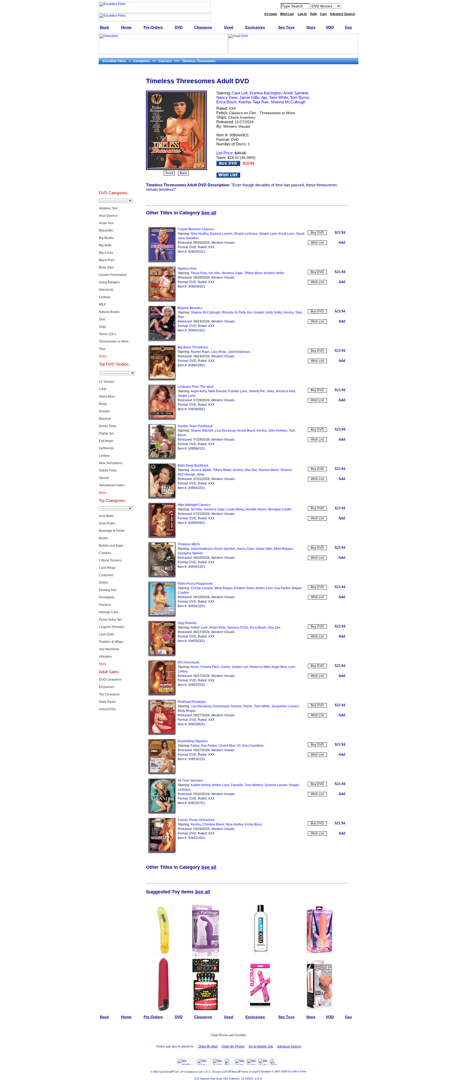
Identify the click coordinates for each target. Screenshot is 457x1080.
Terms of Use (249, 1071)
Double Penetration (113, 275)
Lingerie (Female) (112, 627)
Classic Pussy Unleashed (196, 820)
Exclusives (113, 89)
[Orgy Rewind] (162, 655)
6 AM (102, 389)
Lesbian (105, 297)
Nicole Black (246, 430)
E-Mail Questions (161, 1071)
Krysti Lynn (286, 234)
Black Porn (107, 260)
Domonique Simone (227, 706)
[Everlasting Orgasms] (162, 774)
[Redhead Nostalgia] (162, 734)
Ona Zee (251, 470)
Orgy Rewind (187, 623)
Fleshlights (107, 597)
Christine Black (213, 824)
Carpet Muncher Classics (196, 229)
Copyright (265, 1071)
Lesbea (104, 456)
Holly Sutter (274, 312)
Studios (113, 142)
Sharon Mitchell (202, 430)
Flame (247, 706)
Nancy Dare (226, 97)
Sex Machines (109, 649)
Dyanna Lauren (221, 234)
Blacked (105, 419)
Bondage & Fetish (112, 531)
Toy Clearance (109, 694)
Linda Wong (235, 509)
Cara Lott (240, 93)
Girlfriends (106, 448)
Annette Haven (256, 509)
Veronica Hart (285, 391)
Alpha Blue (107, 396)
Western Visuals (236, 126)
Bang (103, 404)
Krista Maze (253, 824)
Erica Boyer (226, 102)
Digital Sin (106, 433)
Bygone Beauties (190, 308)
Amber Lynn (264, 588)
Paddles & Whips (111, 642)
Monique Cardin (279, 509)
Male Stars (113, 168)
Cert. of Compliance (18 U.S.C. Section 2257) (201, 1071)
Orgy (102, 327)
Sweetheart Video (112, 485)
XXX (232, 108)
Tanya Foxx (199, 273)
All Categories (113, 128)
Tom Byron (299, 97)
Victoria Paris (209, 667)
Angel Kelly (198, 391)
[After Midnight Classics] (162, 537)
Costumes (106, 575)
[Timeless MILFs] (162, 577)
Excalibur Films (297, 1071)
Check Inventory (241, 117)
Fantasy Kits (107, 590)
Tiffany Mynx (253, 273)
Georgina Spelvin (190, 553)
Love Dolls (106, 634)
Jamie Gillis (249, 97)
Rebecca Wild (260, 667)
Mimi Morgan (283, 549)
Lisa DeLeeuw (225, 430)
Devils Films (107, 426)
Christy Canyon (202, 588)
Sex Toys (113, 115)
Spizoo (104, 478)
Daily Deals (107, 702)
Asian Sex (106, 223)
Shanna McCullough (288, 102)
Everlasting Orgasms (193, 741)
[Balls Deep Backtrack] (162, 498)
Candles (105, 553)
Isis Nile (214, 273)
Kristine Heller (274, 273)
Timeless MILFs (189, 544)
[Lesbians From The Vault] (162, 419)
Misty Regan (223, 588)
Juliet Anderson (239, 352)
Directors (113, 181)
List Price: (225, 153)
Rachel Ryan (200, 352)
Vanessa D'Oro (237, 627)
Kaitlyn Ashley (201, 785)
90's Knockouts (188, 662)
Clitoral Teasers (110, 560)
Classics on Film (242, 113)
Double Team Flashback (195, 426)
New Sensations (110, 463)
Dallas (225, 667)
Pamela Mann (269, 470)
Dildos (103, 582)
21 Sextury (106, 382)
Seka (270, 391)
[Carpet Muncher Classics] (162, 262)
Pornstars (113, 155)
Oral (102, 319)
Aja (264, 97)
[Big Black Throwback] (162, 380)
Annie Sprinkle (295, 93)
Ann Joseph (255, 312)
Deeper (104, 411)
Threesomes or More (114, 341)
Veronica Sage (232, 273)
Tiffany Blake (222, 470)
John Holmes (277, 430)
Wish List (317, 242)
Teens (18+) (107, 334)
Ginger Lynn (268, 234)
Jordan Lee (240, 667)
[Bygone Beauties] (162, 340)
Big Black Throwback (193, 347)
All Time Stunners (190, 780)
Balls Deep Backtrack (193, 465)
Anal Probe (107, 523)
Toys (102, 349)
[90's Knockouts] (162, 695)
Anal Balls (106, 516)
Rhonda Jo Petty (233, 312)
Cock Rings (107, 568)
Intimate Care (108, 612)
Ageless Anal (187, 268)
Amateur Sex (108, 208)
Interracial (106, 290)
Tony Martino (254, 785)
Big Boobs (106, 238)
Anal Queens (108, 216)
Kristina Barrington (265, 93)
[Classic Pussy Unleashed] (162, 852)
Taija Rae (260, 102)
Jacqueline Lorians (285, 706)
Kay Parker (282, 588)
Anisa (194, 667)
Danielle (237, 785)
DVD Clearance (110, 679)
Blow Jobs (106, 267)
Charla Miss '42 (229, 745)
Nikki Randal (217, 391)
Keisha (244, 102)
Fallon (195, 745)
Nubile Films (108, 470)
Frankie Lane (237, 391)
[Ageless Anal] (162, 301)
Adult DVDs (113, 75)
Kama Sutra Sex (110, 619)
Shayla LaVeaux (246, 234)
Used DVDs (113, 102)
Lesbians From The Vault (195, 387)
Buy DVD (317, 232)
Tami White (278, 97)
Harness (105, 605)
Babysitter (106, 230)
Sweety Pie (257, 391)
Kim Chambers (253, 745)
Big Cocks (106, 253)
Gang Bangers (109, 282)
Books (103, 538)
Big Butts (105, 245)
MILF (102, 304)
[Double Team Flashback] (162, 458)
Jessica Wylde (201, 470)
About (235, 1071)
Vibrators (105, 656)
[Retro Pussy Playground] (162, 616)
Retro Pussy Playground (195, 583)
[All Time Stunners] (162, 813)
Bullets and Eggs (111, 545)
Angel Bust (279, 667)
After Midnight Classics (194, 505)
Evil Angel (106, 441)
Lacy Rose (218, 352)
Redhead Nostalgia (192, 702)
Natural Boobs (109, 312)
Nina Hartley (199, 234)
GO (348, 6)
